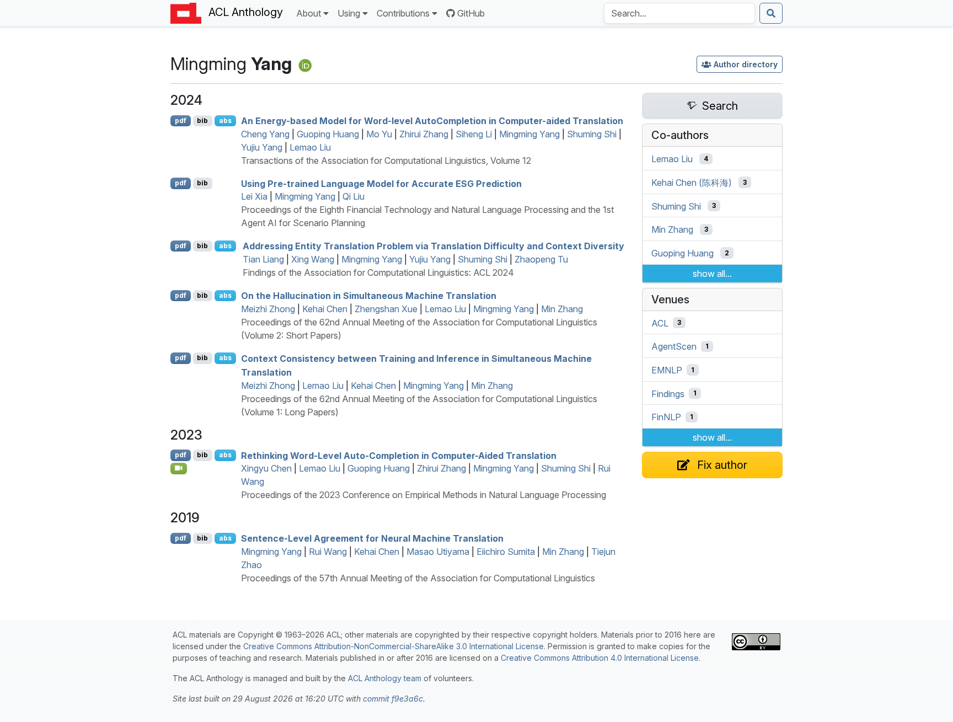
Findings (667, 393)
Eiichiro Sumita (505, 551)
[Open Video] (178, 468)
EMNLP (666, 370)
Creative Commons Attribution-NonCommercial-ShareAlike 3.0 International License (393, 646)
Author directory (746, 64)
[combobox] (679, 13)
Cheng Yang (265, 134)
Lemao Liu (310, 147)
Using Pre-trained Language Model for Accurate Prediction (381, 183)
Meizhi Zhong (268, 308)
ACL (659, 322)
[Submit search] (771, 13)
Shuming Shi (592, 134)
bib (202, 120)
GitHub (471, 13)
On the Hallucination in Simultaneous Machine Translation (368, 295)
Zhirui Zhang (423, 134)
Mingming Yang (529, 134)
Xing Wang (312, 259)
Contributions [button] (403, 13)
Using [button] (349, 13)
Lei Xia (254, 196)
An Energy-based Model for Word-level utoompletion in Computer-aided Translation (432, 120)
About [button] (308, 13)
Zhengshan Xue (386, 308)
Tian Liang (263, 259)
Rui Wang (328, 551)
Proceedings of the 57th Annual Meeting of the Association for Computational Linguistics (418, 578)
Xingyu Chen (266, 468)
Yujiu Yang (261, 147)
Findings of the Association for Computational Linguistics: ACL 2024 (378, 272)
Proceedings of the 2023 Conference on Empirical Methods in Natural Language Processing (423, 494)
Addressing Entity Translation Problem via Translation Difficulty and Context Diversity (433, 246)
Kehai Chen (324, 308)
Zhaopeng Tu (541, 259)
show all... (712, 273)
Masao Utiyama (437, 551)
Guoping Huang (328, 134)
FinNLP (666, 416)
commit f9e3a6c (393, 698)
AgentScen (674, 346)
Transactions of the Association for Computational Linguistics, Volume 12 (386, 160)
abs (225, 120)
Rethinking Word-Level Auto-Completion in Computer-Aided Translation (398, 455)
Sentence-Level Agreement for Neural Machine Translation (372, 538)
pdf (180, 120)
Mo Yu (379, 134)
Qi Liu (353, 196)
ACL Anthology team (384, 678)
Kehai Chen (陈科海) (691, 182)
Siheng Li (474, 134)
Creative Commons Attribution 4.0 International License (600, 657)
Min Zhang (562, 308)
